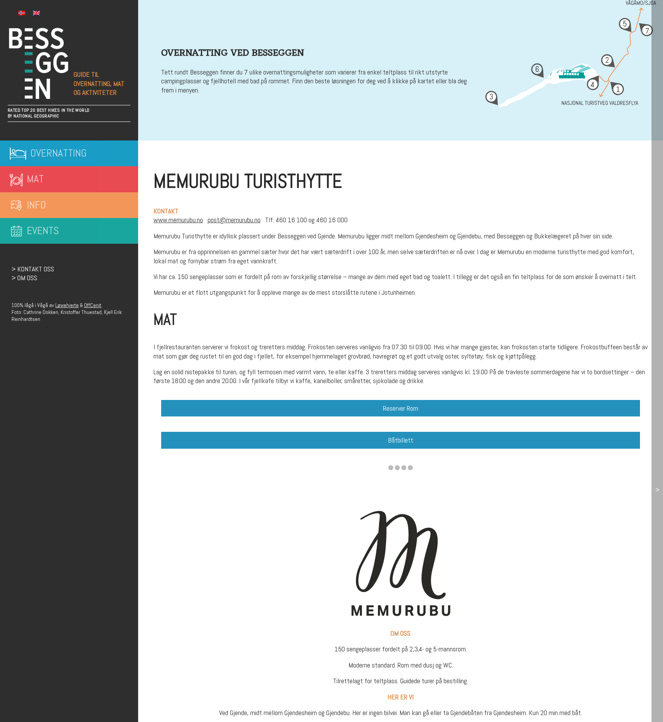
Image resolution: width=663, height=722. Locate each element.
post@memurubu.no (234, 219)
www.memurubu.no (178, 219)
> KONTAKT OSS (33, 268)
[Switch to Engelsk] (36, 13)
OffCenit (92, 305)
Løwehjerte (67, 305)
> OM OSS (24, 277)
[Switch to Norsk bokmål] (22, 13)
